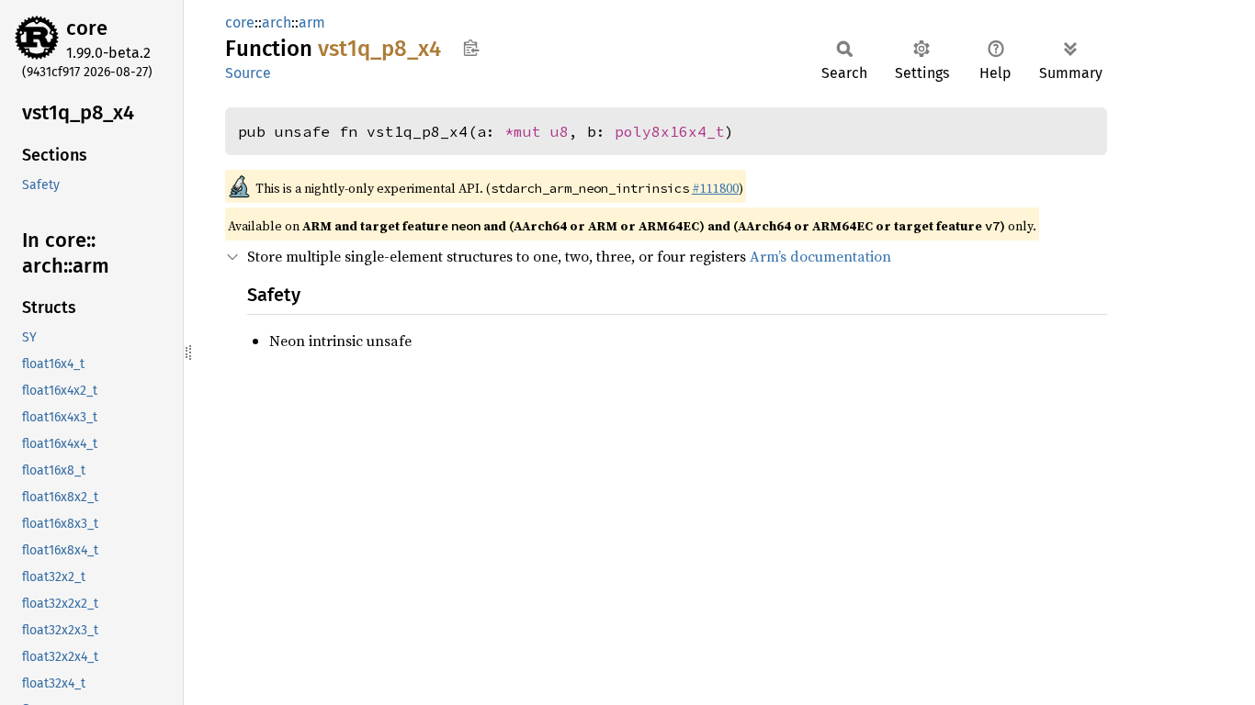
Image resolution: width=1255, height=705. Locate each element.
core (86, 28)
